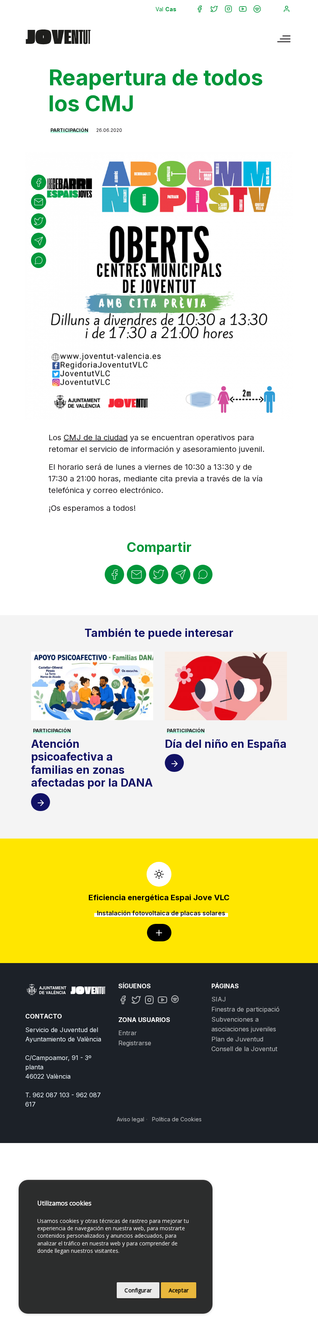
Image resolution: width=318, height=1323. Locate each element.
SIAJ (218, 999)
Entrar (127, 1033)
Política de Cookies (177, 1119)
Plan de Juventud (237, 1039)
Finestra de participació (245, 1009)
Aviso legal (130, 1119)
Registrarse (134, 1043)
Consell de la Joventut (244, 1049)
